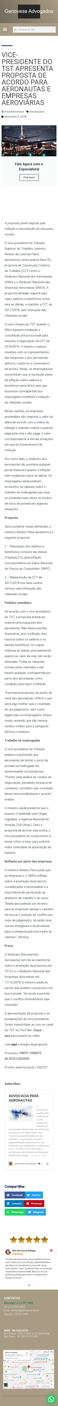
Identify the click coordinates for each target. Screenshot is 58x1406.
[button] (4, 29)
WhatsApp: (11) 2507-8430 (18, 1302)
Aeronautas (36, 111)
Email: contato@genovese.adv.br (21, 1310)
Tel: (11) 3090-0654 (14, 1306)
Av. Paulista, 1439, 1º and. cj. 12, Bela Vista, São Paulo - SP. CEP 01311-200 (27, 1333)
